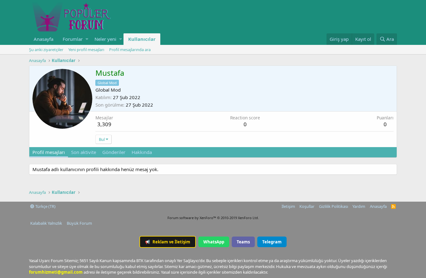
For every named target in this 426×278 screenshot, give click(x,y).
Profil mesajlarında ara (130, 49)
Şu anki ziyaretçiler (46, 49)
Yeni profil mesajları (86, 49)
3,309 (104, 124)
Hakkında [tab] (142, 152)
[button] (87, 39)
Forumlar (73, 39)
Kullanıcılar (142, 39)
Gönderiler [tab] (113, 152)
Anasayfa (43, 39)
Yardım (358, 206)
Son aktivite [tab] (83, 152)
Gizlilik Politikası (333, 206)
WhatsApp (213, 242)
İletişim (288, 206)
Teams (243, 242)
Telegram (272, 242)
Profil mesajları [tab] (48, 152)
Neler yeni (105, 39)
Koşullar (306, 206)
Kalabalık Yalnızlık (46, 223)
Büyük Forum (79, 223)
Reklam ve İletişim (167, 242)
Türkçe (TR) (45, 206)
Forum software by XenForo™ (213, 217)
